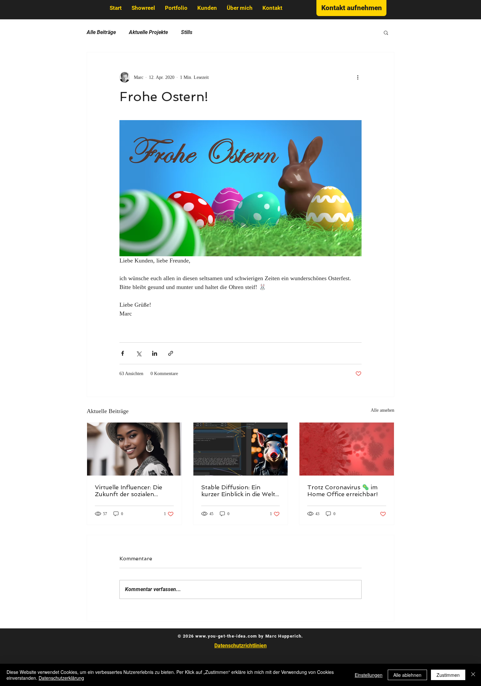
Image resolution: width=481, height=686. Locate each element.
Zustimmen (448, 675)
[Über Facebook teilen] (122, 353)
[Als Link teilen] (171, 353)
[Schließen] (473, 675)
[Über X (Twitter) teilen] (138, 353)
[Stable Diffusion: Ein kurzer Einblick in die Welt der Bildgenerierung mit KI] (240, 449)
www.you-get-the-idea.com (226, 636)
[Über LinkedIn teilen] (154, 353)
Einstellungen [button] (369, 675)
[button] (386, 32)
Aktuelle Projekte (148, 32)
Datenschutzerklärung (61, 678)
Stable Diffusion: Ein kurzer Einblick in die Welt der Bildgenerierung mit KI (239, 490)
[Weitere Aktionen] (358, 77)
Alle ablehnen (407, 675)
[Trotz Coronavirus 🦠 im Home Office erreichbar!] (346, 449)
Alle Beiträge (101, 32)
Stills (186, 32)
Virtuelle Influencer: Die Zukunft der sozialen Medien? (128, 490)
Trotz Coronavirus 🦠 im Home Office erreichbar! (342, 490)
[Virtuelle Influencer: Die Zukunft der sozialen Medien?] (134, 449)
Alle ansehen (382, 410)
